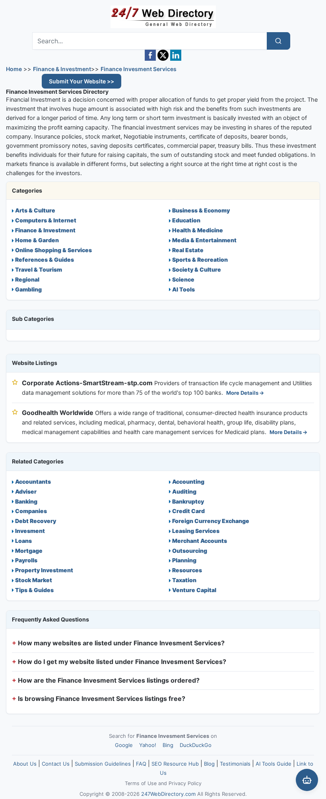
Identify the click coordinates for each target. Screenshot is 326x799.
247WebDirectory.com (168, 794)
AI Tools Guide (273, 763)
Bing (168, 745)
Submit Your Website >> (81, 81)
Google (124, 745)
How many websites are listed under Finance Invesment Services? (121, 643)
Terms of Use (141, 783)
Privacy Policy (185, 783)
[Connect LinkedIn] (175, 55)
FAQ (141, 763)
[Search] (278, 41)
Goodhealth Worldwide (57, 413)
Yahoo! (147, 745)
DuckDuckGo (196, 745)
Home (14, 69)
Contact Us (56, 763)
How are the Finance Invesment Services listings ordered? (109, 680)
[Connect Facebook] (150, 55)
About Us (25, 763)
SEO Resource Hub (175, 763)
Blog (209, 763)
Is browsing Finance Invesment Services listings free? (101, 699)
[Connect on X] (163, 55)
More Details (242, 393)
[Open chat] (307, 780)
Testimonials (235, 763)
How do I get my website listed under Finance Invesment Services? (122, 662)
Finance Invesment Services (139, 69)
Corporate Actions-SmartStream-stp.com (87, 383)
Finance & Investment (62, 69)
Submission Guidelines (103, 763)
